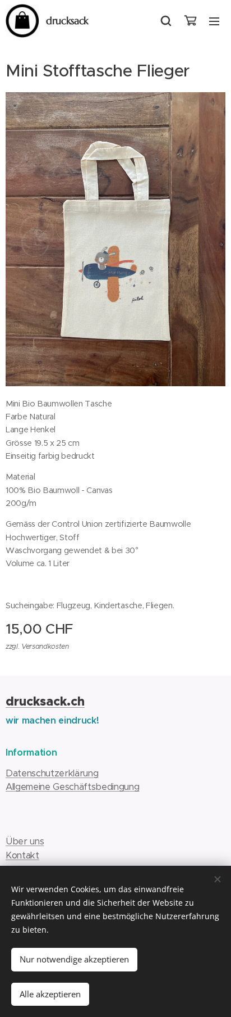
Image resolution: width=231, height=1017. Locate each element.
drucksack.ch (45, 701)
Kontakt (22, 855)
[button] (166, 21)
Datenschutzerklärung (52, 773)
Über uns (25, 841)
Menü (214, 21)
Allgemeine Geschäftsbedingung (73, 787)
